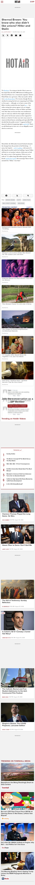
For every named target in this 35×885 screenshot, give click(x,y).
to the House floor (9, 99)
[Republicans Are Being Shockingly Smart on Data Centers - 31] (17, 772)
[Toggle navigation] (2, 1)
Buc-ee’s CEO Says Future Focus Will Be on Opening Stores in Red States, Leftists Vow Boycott (17, 813)
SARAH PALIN (26, 200)
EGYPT (19, 200)
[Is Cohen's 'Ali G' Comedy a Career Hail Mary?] (17, 620)
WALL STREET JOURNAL (9, 203)
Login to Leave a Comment (17, 406)
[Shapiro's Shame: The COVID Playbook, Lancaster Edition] (17, 712)
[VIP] (32, 1)
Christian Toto (6, 638)
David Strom (5, 729)
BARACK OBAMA (10, 200)
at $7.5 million (18, 148)
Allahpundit (7, 32)
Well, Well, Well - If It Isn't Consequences (18, 464)
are (26, 105)
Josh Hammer (5, 520)
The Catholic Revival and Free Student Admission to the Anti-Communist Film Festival (14, 691)
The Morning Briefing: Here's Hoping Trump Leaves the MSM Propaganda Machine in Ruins (17, 873)
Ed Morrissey (6, 606)
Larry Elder (5, 549)
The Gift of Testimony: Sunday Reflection (14, 601)
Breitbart (6, 90)
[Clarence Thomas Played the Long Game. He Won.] (17, 503)
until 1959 (26, 124)
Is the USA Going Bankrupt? (15, 484)
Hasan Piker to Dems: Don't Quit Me (17, 545)
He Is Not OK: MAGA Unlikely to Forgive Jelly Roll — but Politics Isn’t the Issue (17, 843)
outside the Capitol (11, 158)
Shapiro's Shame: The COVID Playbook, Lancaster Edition (14, 724)
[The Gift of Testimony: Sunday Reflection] (17, 589)
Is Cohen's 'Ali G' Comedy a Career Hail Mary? (16, 633)
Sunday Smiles (11, 454)
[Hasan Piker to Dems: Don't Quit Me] (17, 534)
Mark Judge (5, 697)
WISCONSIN (21, 203)
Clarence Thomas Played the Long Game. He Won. (16, 515)
